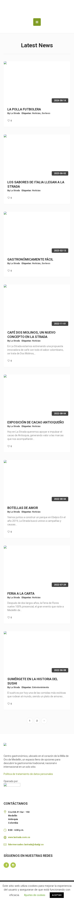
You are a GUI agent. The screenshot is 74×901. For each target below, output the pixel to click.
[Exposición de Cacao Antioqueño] (37, 396)
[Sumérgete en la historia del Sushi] (37, 652)
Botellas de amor (22, 508)
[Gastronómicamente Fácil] (37, 233)
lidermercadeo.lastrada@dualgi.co (26, 844)
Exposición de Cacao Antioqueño (35, 422)
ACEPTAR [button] (57, 895)
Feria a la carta (20, 593)
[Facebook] (6, 865)
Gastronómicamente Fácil (30, 259)
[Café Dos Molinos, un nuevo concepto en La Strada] (37, 306)
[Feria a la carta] (37, 567)
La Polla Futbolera (24, 109)
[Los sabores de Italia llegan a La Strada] (37, 155)
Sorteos (46, 113)
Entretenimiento (40, 687)
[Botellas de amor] (37, 481)
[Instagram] (13, 865)
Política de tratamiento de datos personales (28, 774)
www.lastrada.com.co (19, 837)
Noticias (36, 113)
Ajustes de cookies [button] (34, 895)
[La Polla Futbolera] (37, 82)
